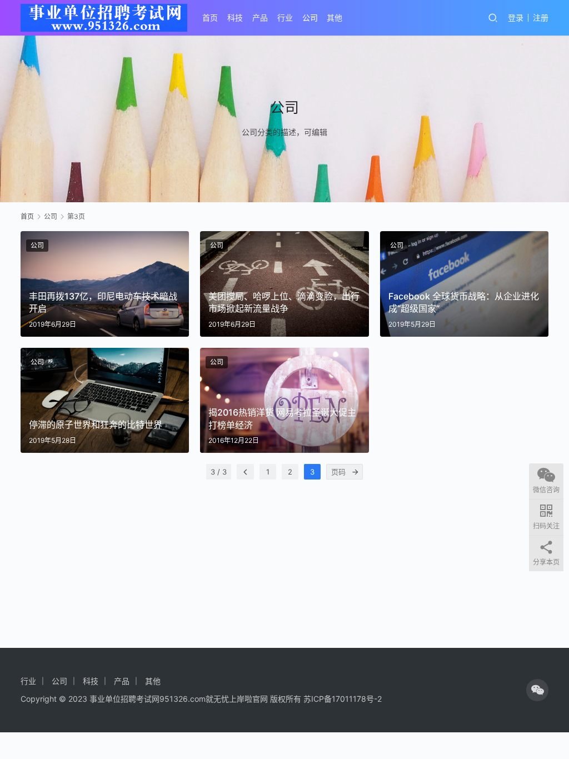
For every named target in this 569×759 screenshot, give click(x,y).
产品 (260, 17)
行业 (285, 17)
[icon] (537, 690)
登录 (515, 17)
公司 (310, 17)
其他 (334, 17)
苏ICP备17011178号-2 (342, 698)
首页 (210, 17)
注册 (540, 17)
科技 (235, 17)
